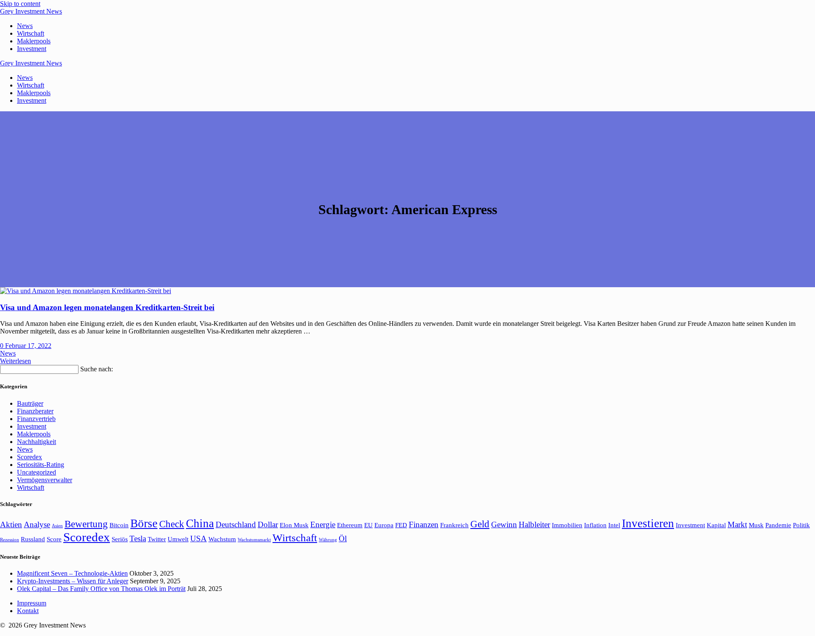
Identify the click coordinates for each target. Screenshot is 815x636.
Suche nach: (96, 369)
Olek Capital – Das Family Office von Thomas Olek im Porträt (101, 588)
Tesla (137, 538)
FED (401, 525)
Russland (33, 539)
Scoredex (29, 457)
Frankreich (454, 525)
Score (54, 539)
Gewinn (504, 524)
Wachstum (222, 539)
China (200, 523)
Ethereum (350, 525)
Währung (328, 539)
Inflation (595, 525)
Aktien (11, 524)
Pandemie (778, 525)
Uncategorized (36, 472)
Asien (57, 525)
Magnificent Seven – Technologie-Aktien (72, 573)
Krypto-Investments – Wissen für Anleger (72, 581)
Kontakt (28, 610)
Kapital (716, 525)
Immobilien (567, 525)
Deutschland (236, 524)
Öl (343, 538)
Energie (322, 524)
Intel (614, 525)
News (25, 25)
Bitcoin (119, 525)
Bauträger (30, 403)
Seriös (120, 539)
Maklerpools (34, 41)
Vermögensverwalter (44, 479)
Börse (143, 523)
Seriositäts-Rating (40, 464)
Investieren (648, 523)
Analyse (37, 524)
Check (171, 524)
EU (368, 525)
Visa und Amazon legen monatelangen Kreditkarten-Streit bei (107, 307)
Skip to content (20, 3)
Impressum (31, 603)
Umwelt (178, 539)
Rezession (9, 539)
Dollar (268, 524)
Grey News (31, 11)
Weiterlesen (15, 361)
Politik (801, 525)
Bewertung (86, 524)
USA (198, 538)
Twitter (157, 539)
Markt (737, 524)
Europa (383, 525)
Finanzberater (35, 411)
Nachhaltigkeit (36, 441)
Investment (31, 48)
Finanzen (423, 524)
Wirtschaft (30, 33)
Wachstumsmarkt (254, 539)
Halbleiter (534, 524)
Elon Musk (294, 525)
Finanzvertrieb (36, 418)
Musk (756, 525)
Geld (479, 524)
